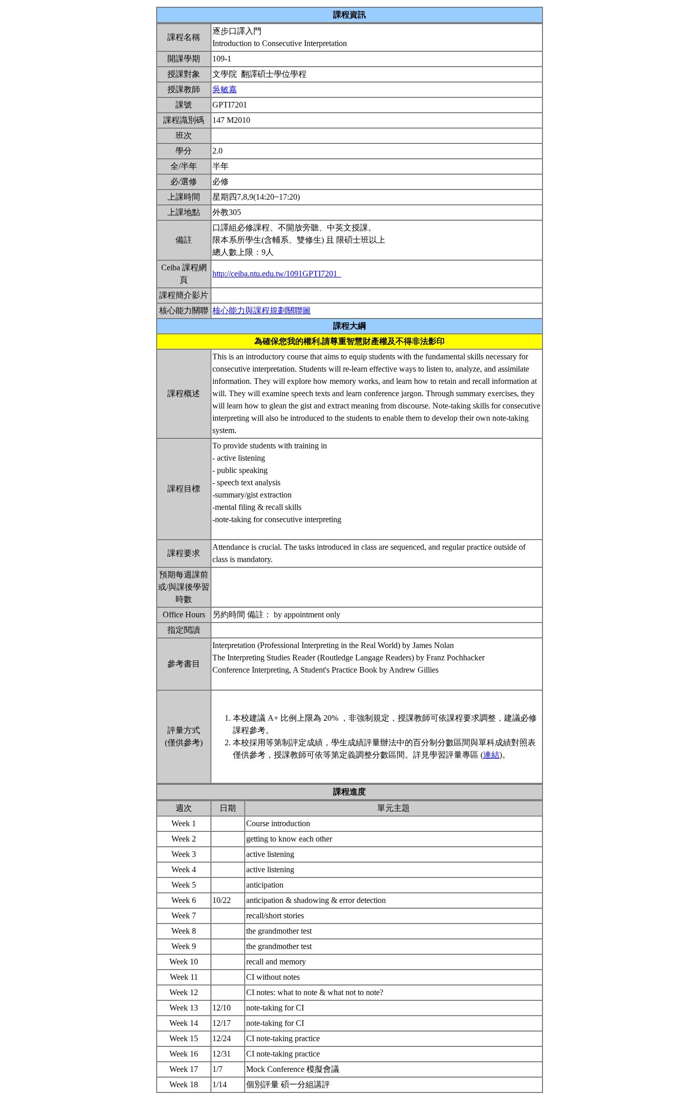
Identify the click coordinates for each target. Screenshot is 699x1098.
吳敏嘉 (224, 89)
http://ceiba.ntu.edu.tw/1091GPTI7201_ (276, 273)
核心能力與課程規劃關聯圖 (261, 310)
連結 (491, 754)
